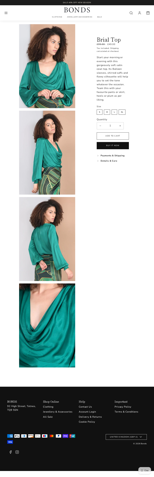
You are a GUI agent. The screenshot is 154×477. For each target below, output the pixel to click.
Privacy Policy (123, 406)
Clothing (57, 17)
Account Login (87, 411)
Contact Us (85, 406)
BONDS (12, 401)
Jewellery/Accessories (79, 17)
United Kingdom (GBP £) (124, 437)
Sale (99, 17)
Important (121, 401)
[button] (6, 13)
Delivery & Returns (90, 417)
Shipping (114, 48)
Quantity (102, 119)
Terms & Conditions (126, 411)
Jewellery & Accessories (57, 411)
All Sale (48, 417)
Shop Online (51, 401)
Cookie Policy (87, 421)
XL (122, 111)
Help (82, 401)
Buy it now (112, 145)
